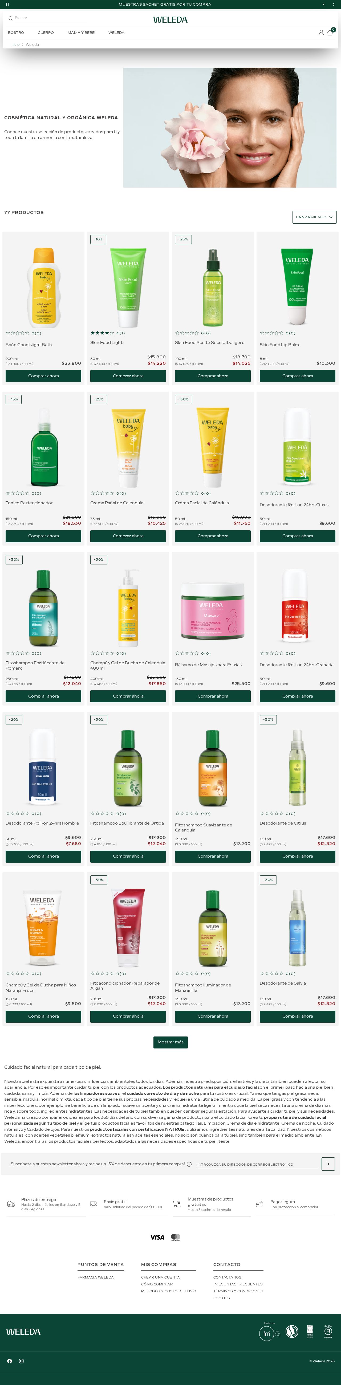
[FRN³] (269, 1339)
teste (224, 1141)
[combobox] (55, 19)
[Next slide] (333, 4)
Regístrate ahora (328, 1164)
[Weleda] (23, 1335)
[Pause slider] (7, 4)
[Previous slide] (324, 4)
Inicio (15, 45)
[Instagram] (21, 1362)
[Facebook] (9, 1362)
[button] (43, 333)
